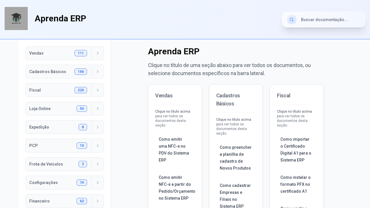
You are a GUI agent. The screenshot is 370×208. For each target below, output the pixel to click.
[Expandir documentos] (97, 53)
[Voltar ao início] (16, 18)
